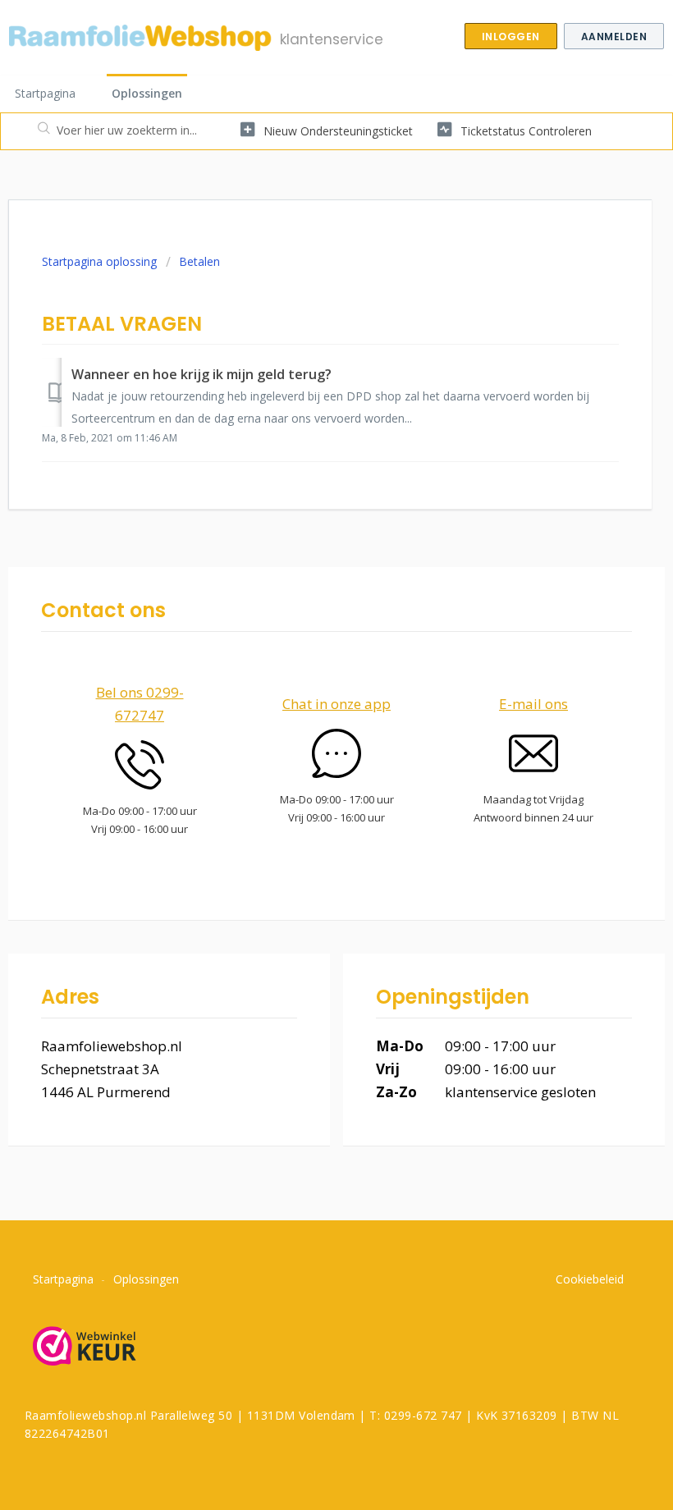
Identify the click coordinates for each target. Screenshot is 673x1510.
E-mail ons (533, 703)
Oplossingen (147, 93)
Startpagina (45, 93)
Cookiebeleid (590, 1279)
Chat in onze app (336, 703)
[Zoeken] (39, 131)
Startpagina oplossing (101, 261)
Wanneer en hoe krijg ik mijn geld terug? (201, 374)
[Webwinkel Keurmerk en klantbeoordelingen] (91, 1347)
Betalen (199, 261)
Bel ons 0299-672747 (140, 704)
